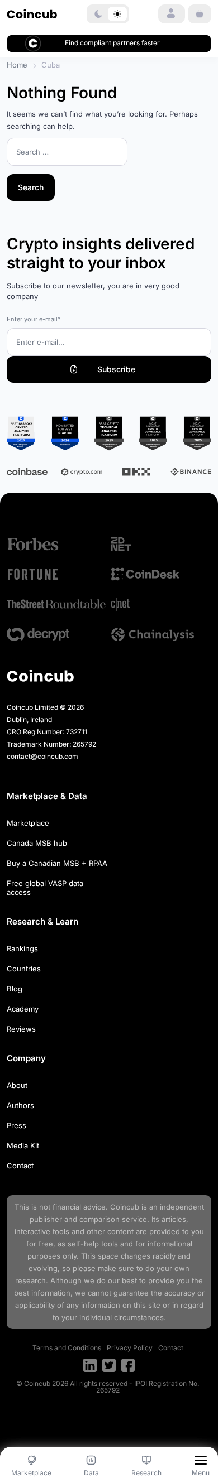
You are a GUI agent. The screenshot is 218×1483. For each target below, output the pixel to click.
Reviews (21, 1028)
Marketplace (28, 822)
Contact (20, 1165)
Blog (14, 988)
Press (16, 1125)
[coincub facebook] (128, 1365)
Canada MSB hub (37, 843)
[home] (32, 13)
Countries (24, 968)
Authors (20, 1105)
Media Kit (23, 1145)
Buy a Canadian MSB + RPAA (57, 863)
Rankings (22, 948)
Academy (23, 1008)
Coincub (124, 1206)
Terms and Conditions (66, 1348)
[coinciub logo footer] (40, 675)
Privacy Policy (130, 1348)
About (17, 1085)
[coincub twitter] (109, 1365)
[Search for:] (67, 152)
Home (17, 64)
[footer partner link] (57, 544)
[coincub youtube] (90, 1365)
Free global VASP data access (45, 888)
